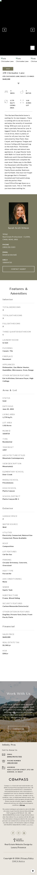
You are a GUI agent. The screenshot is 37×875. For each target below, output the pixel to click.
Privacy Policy (27, 858)
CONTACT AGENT (18, 269)
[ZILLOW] (24, 833)
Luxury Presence (18, 847)
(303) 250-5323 (9, 247)
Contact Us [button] (18, 729)
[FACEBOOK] (13, 833)
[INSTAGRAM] (18, 833)
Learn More (29, 824)
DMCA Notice (18, 861)
